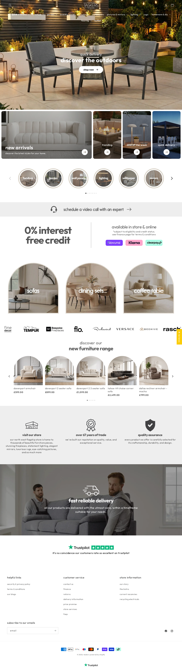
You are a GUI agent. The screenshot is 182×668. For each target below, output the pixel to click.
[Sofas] (33, 288)
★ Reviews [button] (179, 336)
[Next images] (171, 178)
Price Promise (70, 604)
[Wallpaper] (129, 178)
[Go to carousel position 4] (92, 400)
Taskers (86, 655)
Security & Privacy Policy (18, 584)
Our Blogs (11, 594)
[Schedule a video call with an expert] (91, 209)
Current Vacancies (128, 594)
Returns (67, 594)
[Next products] (173, 376)
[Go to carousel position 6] (94, 193)
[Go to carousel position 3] (89, 193)
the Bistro (124, 589)
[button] (10, 5)
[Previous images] (10, 178)
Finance (67, 589)
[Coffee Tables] (148, 288)
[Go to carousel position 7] (96, 193)
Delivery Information (73, 599)
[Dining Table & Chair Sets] (91, 288)
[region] (91, 178)
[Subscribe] (55, 630)
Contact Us (68, 584)
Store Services (70, 609)
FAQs (65, 614)
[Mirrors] (154, 178)
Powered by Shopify (97, 655)
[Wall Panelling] (78, 178)
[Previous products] (9, 376)
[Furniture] (28, 178)
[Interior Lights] (104, 178)
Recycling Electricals (129, 599)
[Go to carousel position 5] (92, 193)
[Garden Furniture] (53, 178)
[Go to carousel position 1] (85, 193)
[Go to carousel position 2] (87, 193)
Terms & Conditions (16, 589)
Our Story (124, 584)
